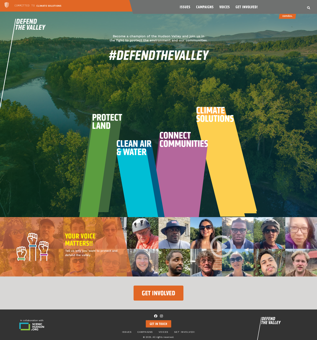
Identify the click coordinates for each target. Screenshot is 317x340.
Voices (224, 7)
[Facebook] (155, 316)
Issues (185, 7)
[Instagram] (161, 316)
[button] (308, 7)
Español (287, 16)
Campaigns (205, 7)
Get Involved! (247, 7)
